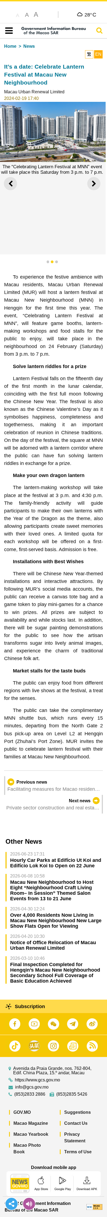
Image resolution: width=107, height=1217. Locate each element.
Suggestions (77, 1112)
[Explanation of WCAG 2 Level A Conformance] (94, 1206)
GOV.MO (22, 1112)
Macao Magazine (30, 1123)
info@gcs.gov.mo (32, 1087)
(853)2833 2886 (29, 1094)
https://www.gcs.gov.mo (37, 1080)
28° (90, 15)
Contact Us (76, 1123)
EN (98, 54)
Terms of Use (78, 1151)
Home (10, 46)
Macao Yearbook (30, 1134)
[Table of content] (8, 30)
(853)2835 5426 (71, 1094)
